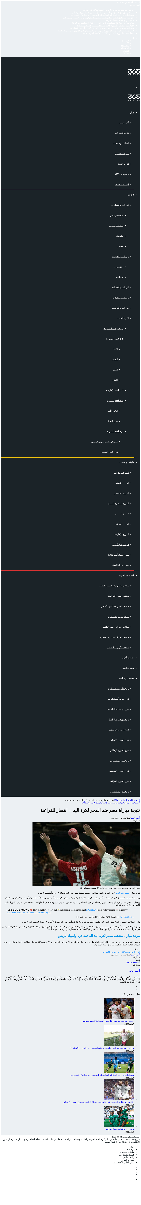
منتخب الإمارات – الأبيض (118, 616)
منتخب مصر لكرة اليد (112, 803)
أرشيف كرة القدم (126, 678)
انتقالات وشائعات (121, 143)
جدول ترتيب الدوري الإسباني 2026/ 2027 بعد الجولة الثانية (108, 33)
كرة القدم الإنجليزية (120, 205)
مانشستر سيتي (116, 215)
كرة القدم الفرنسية (120, 308)
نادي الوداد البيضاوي (109, 452)
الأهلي (115, 380)
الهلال (115, 369)
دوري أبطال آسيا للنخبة (118, 555)
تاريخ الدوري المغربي (119, 791)
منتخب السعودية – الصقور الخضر (114, 586)
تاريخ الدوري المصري (119, 760)
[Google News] (133, 962)
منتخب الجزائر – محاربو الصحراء (114, 637)
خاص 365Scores (122, 174)
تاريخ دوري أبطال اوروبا (118, 699)
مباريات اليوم (128, 668)
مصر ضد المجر (122, 893)
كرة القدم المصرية (115, 400)
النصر (115, 359)
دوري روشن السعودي (113, 328)
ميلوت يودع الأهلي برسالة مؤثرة (120, 20)
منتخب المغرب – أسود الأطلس (115, 606)
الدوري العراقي (122, 524)
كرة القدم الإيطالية (120, 287)
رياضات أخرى (128, 658)
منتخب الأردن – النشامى (118, 647)
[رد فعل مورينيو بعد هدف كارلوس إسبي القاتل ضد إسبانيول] (119, 1018)
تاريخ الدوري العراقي (119, 781)
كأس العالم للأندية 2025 (123, 1162)
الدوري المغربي (122, 514)
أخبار (132, 112)
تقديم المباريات (122, 133)
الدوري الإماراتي (121, 534)
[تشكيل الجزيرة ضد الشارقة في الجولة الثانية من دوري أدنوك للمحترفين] (119, 1072)
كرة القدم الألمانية (121, 297)
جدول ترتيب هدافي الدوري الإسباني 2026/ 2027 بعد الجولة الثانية (105, 25)
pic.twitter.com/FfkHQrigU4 (38, 912)
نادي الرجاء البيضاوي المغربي (104, 441)
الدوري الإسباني (122, 483)
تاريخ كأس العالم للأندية (118, 688)
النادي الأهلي (112, 411)
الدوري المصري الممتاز (118, 503)
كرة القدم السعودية (114, 339)
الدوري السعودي (121, 493)
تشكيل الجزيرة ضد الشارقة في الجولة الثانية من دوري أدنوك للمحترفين (102, 15)
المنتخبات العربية (126, 575)
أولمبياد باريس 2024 (123, 800)
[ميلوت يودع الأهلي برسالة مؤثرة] (119, 1126)
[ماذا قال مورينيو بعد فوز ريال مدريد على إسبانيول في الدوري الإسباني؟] (119, 1045)
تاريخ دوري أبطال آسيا (119, 719)
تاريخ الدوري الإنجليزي (119, 730)
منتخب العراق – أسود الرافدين (115, 627)
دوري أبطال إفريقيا (120, 565)
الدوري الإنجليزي (121, 472)
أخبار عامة (124, 123)
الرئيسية (136, 800)
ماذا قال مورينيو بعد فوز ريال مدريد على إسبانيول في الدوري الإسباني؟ (102, 12)
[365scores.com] (134, 75)
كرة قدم (130, 195)
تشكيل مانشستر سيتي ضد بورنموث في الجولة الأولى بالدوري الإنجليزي (102, 28)
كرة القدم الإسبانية (120, 256)
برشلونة (119, 277)
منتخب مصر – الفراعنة (118, 596)
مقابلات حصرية (122, 153)
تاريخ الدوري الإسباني (119, 740)
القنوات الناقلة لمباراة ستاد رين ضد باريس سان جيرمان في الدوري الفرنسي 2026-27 (96, 30)
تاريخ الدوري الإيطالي (119, 750)
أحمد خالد (135, 818)
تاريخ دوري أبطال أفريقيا (118, 709)
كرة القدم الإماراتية (114, 390)
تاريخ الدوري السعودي (119, 771)
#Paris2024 (91, 910)
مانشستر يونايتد (116, 225)
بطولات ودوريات (127, 462)
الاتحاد (115, 349)
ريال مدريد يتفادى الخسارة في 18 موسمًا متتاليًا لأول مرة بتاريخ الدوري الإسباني (98, 17)
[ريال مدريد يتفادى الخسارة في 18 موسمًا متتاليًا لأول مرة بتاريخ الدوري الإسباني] (119, 1099)
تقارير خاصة (123, 164)
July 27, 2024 (126, 917)
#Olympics (11, 912)
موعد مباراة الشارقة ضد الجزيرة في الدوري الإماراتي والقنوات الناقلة (103, 23)
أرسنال (120, 246)
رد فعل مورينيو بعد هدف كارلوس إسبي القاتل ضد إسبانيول (108, 10)
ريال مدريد (118, 267)
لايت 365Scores (122, 184)
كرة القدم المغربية (115, 431)
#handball (21, 912)
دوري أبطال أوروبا (120, 544)
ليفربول (119, 236)
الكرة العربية (123, 318)
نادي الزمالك (112, 421)
